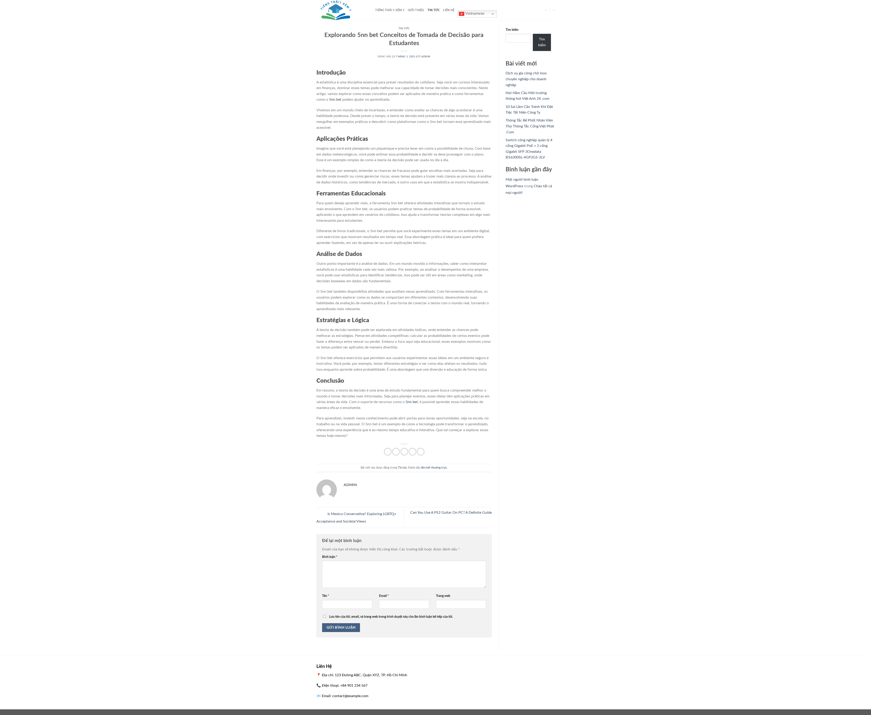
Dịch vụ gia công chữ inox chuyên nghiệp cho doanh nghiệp (526, 79)
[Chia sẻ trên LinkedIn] (420, 451)
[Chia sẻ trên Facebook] (387, 451)
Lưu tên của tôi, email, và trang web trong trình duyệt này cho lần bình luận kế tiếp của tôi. (391, 616)
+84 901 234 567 (353, 685)
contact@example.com (350, 696)
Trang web (443, 596)
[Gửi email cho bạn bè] (404, 451)
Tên (325, 596)
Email (384, 596)
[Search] (370, 10)
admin (425, 56)
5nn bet (335, 99)
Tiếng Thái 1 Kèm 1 (390, 10)
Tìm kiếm (512, 30)
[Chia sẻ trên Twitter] (396, 451)
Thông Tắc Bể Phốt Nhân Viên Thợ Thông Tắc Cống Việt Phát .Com (530, 126)
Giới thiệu (416, 10)
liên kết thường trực (434, 467)
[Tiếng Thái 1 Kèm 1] (339, 10)
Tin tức (434, 10)
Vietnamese (474, 13)
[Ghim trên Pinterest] (412, 451)
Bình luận (329, 557)
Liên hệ (448, 10)
